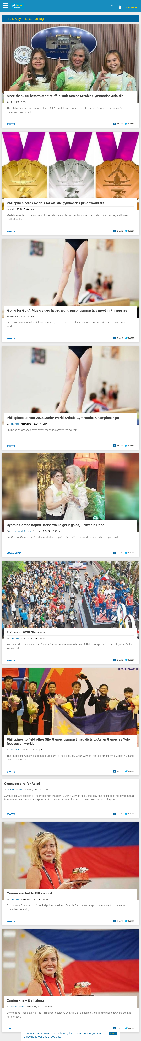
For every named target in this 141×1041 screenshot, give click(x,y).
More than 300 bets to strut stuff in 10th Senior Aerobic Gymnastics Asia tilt (65, 96)
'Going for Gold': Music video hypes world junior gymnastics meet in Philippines (67, 310)
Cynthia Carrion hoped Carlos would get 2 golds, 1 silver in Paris (55, 525)
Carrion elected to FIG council (29, 893)
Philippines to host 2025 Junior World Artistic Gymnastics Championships (63, 418)
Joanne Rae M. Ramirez (20, 531)
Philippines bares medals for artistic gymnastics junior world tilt (55, 203)
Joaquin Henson (14, 790)
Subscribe (131, 7)
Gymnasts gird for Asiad (22, 784)
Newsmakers (14, 553)
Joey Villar (14, 424)
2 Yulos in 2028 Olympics (26, 632)
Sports (11, 124)
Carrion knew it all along (25, 1000)
